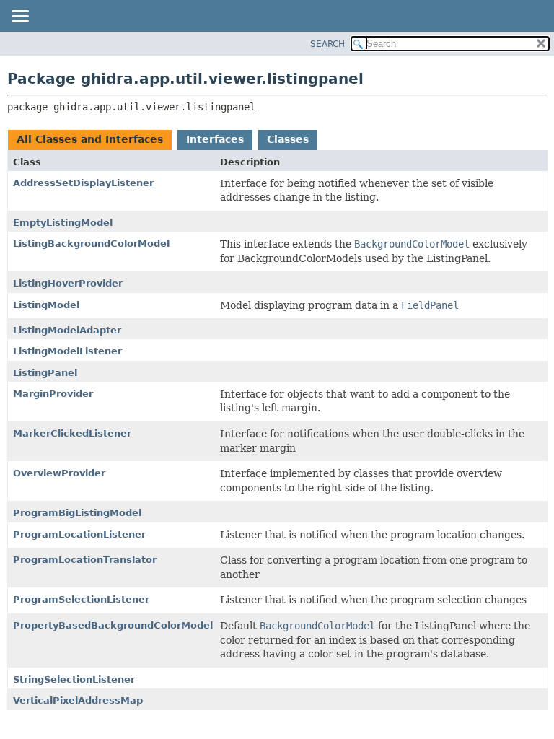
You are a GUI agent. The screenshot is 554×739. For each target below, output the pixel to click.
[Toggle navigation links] (19, 17)
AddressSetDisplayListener (83, 183)
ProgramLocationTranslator (85, 559)
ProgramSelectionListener (81, 599)
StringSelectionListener (74, 679)
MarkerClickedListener (72, 433)
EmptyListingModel (63, 222)
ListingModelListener (67, 351)
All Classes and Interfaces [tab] (90, 139)
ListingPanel (45, 372)
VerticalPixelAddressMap (78, 700)
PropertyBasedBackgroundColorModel (113, 625)
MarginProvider (53, 393)
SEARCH (327, 44)
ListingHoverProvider (68, 283)
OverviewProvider (59, 473)
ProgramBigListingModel (77, 512)
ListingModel (46, 304)
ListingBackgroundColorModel (91, 243)
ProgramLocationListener (79, 534)
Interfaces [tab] (215, 139)
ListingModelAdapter (67, 330)
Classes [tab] (288, 139)
